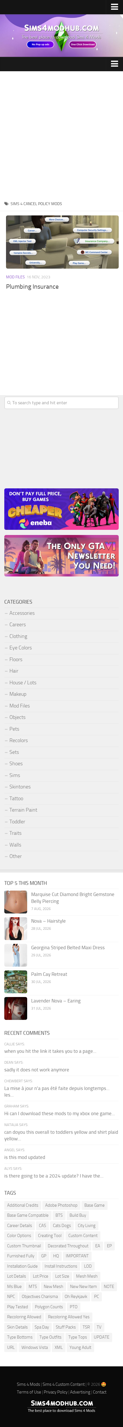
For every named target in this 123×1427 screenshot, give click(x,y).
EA (97, 1245)
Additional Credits (22, 1205)
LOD (88, 1266)
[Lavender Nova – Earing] (15, 1008)
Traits (15, 833)
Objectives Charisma (40, 1296)
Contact (99, 1392)
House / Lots (22, 682)
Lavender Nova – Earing (56, 1001)
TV (99, 1327)
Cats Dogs (62, 1225)
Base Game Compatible (28, 1215)
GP (43, 1255)
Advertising (80, 1392)
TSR (86, 1327)
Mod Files (15, 277)
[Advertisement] (61, 135)
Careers (17, 624)
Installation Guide (22, 1266)
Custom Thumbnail (24, 1245)
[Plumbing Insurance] (62, 242)
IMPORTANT (77, 1255)
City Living (87, 1225)
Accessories (22, 613)
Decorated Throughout (68, 1245)
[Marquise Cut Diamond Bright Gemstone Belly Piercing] (15, 902)
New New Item (83, 1286)
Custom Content (83, 1235)
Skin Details (17, 1327)
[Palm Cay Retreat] (15, 981)
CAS (42, 1225)
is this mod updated (24, 1157)
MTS (33, 1286)
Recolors (18, 740)
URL (11, 1347)
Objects (17, 717)
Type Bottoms (20, 1337)
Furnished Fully (20, 1255)
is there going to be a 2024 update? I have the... (54, 1176)
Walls (15, 845)
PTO (74, 1306)
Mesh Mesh (87, 1276)
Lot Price (40, 1276)
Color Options (19, 1235)
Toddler (17, 821)
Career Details (19, 1225)
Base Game (94, 1205)
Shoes (16, 763)
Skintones (20, 787)
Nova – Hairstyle (48, 921)
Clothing (18, 636)
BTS (59, 1215)
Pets (14, 729)
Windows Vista (34, 1347)
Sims (14, 775)
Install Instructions (61, 1266)
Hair (13, 671)
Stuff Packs (66, 1327)
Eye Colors (20, 648)
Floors (15, 659)
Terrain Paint (23, 810)
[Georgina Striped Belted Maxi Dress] (15, 955)
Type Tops (77, 1337)
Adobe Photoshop (61, 1205)
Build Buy (78, 1215)
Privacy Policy (56, 1392)
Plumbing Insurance (32, 286)
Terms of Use (29, 1392)
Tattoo (16, 798)
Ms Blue (14, 1286)
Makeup (17, 694)
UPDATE (101, 1337)
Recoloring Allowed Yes (69, 1316)
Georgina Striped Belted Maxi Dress (68, 947)
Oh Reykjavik (76, 1296)
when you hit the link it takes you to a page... (50, 1051)
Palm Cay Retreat (49, 974)
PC (96, 1296)
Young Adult (80, 1347)
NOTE (109, 1286)
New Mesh (53, 1286)
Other (15, 856)
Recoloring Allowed (24, 1316)
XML (59, 1347)
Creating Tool (49, 1235)
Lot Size (62, 1276)
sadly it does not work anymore (36, 1070)
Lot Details (16, 1276)
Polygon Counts (49, 1306)
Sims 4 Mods (28, 1384)
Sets (14, 752)
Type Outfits (50, 1337)
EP (109, 1245)
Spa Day (42, 1327)
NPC (11, 1296)
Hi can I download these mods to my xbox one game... (59, 1113)
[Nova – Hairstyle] (15, 928)
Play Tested (17, 1306)
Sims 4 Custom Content (64, 1384)
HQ (56, 1255)
